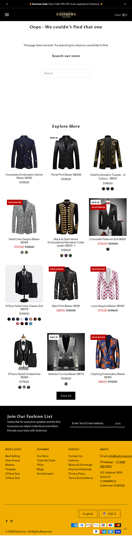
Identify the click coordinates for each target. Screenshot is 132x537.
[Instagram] (11, 521)
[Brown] (35, 319)
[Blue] (107, 188)
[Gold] (61, 255)
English (88, 513)
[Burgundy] (22, 323)
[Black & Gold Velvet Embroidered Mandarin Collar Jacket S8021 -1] (66, 217)
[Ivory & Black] (66, 384)
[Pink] (17, 323)
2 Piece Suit (12, 473)
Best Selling (12, 456)
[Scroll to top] (125, 528)
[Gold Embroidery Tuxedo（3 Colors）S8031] (108, 152)
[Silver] (22, 252)
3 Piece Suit (12, 478)
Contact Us (75, 456)
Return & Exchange (80, 464)
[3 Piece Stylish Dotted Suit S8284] (24, 352)
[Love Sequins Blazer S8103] (108, 284)
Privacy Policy (76, 473)
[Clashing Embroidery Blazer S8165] (108, 352)
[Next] (125, 4)
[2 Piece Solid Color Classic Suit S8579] (24, 284)
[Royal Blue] (26, 319)
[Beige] (30, 319)
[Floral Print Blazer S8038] (66, 152)
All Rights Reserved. (40, 531)
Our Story (43, 456)
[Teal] (17, 319)
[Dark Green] (39, 319)
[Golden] (103, 188)
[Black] (107, 249)
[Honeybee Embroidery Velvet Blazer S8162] (24, 152)
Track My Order (46, 460)
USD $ (112, 513)
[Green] (112, 188)
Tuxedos (10, 469)
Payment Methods (79, 469)
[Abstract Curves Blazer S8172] (66, 352)
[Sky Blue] (30, 323)
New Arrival (12, 460)
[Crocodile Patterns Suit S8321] (108, 217)
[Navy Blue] (26, 323)
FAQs (40, 464)
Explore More (66, 126)
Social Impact (45, 473)
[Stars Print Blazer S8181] (66, 284)
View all (66, 395)
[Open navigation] (28, 15)
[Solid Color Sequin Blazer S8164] (24, 217)
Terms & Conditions (80, 478)
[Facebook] (6, 521)
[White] (22, 319)
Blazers (9, 464)
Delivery (73, 460)
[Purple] (66, 255)
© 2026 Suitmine (16, 531)
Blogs (40, 469)
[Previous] (7, 4)
